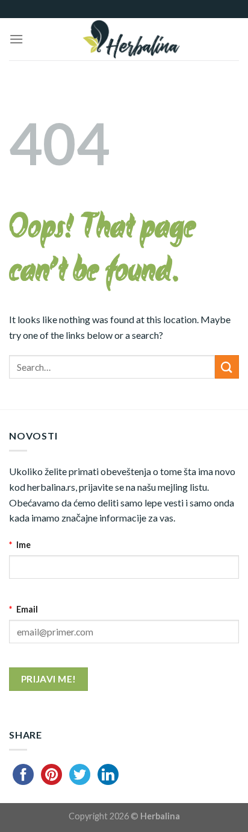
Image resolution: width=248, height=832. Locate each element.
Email (23, 609)
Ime (20, 545)
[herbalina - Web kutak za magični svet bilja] (131, 39)
